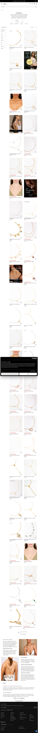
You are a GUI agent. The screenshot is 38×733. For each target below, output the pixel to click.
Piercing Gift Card (32, 717)
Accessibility (2, 728)
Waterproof (11, 23)
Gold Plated (26, 23)
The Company (2, 714)
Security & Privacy (21, 726)
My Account (11, 720)
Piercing (31, 714)
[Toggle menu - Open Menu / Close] (2, 4)
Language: (2, 724)
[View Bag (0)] (36, 4)
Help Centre (11, 716)
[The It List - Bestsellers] (30, 59)
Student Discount (32, 720)
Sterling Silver (17, 23)
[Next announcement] (33, 1)
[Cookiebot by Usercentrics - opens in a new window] (32, 358)
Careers (2, 717)
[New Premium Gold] (30, 187)
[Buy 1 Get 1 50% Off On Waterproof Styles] (15, 123)
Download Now (22, 1)
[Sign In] (34, 4)
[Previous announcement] (3, 1)
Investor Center (3, 716)
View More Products (23, 634)
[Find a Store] (30, 4)
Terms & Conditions (3, 726)
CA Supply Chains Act (22, 728)
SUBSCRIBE (35, 707)
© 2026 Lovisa (3, 729)
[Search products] (36, 7)
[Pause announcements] (35, 1)
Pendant (21, 23)
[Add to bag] (21, 45)
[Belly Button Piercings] (15, 273)
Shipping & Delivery (12, 717)
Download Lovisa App (23, 714)
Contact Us (11, 714)
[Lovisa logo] (5, 4)
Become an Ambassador (23, 717)
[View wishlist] (32, 4)
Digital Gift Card (32, 716)
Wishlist (21, 716)
